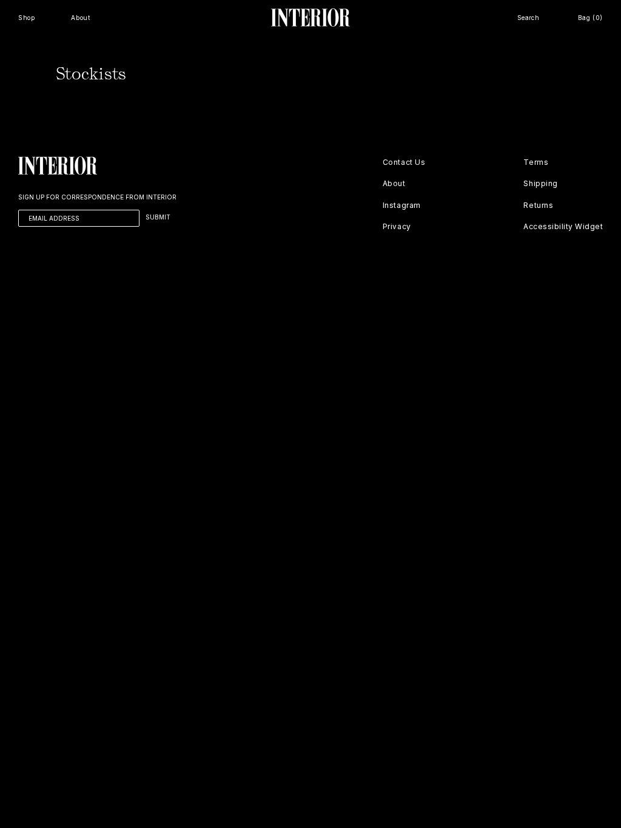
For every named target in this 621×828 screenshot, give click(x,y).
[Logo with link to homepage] (310, 17)
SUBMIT (158, 217)
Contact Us (404, 162)
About (80, 17)
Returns (538, 205)
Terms (535, 162)
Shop (26, 17)
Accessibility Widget (563, 226)
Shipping (540, 183)
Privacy (397, 226)
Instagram (402, 205)
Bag (590, 17)
